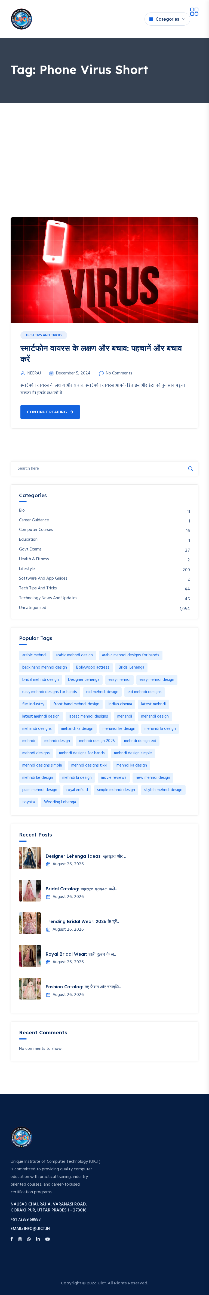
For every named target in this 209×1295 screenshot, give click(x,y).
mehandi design (155, 716)
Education (28, 540)
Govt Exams (30, 549)
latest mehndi (153, 704)
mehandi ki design (160, 728)
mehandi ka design (77, 728)
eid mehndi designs (145, 692)
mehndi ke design (37, 777)
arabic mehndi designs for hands (130, 655)
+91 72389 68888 (26, 1220)
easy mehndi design (157, 679)
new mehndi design (153, 777)
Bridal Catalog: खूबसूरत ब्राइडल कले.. (81, 888)
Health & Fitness (34, 559)
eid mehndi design (102, 692)
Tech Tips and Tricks (43, 335)
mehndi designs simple (42, 765)
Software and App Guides (43, 579)
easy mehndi (119, 679)
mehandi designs (37, 728)
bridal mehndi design (40, 679)
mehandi (124, 716)
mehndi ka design (131, 765)
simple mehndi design (116, 790)
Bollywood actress (92, 667)
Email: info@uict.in (30, 1229)
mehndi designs (36, 753)
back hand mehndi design (44, 667)
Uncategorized (32, 608)
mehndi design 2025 (97, 741)
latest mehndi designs (88, 716)
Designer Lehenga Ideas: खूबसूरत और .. (86, 856)
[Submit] (190, 469)
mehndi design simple (133, 753)
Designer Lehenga (83, 679)
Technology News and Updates (48, 598)
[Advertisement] (104, 144)
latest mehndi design (41, 716)
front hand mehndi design (76, 704)
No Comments (119, 373)
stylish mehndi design (163, 790)
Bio (22, 510)
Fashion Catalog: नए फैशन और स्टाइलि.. (83, 986)
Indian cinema (120, 704)
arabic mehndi (34, 655)
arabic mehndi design (74, 655)
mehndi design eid (140, 741)
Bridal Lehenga (131, 667)
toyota (28, 802)
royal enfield (77, 790)
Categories (167, 19)
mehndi (28, 741)
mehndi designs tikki (89, 765)
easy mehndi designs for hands (49, 692)
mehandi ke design (119, 728)
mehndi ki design (77, 777)
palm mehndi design (39, 790)
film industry (33, 704)
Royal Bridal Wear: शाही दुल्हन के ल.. (81, 954)
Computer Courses (36, 530)
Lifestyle (27, 569)
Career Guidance (34, 520)
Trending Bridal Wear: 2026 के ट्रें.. (82, 921)
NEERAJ (34, 373)
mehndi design (57, 741)
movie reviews (114, 777)
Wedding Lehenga (60, 802)
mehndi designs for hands (82, 753)
